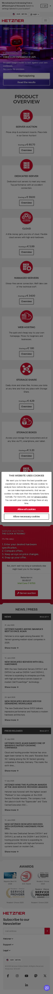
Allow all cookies (26, 509)
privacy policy (40, 497)
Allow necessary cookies (26, 516)
